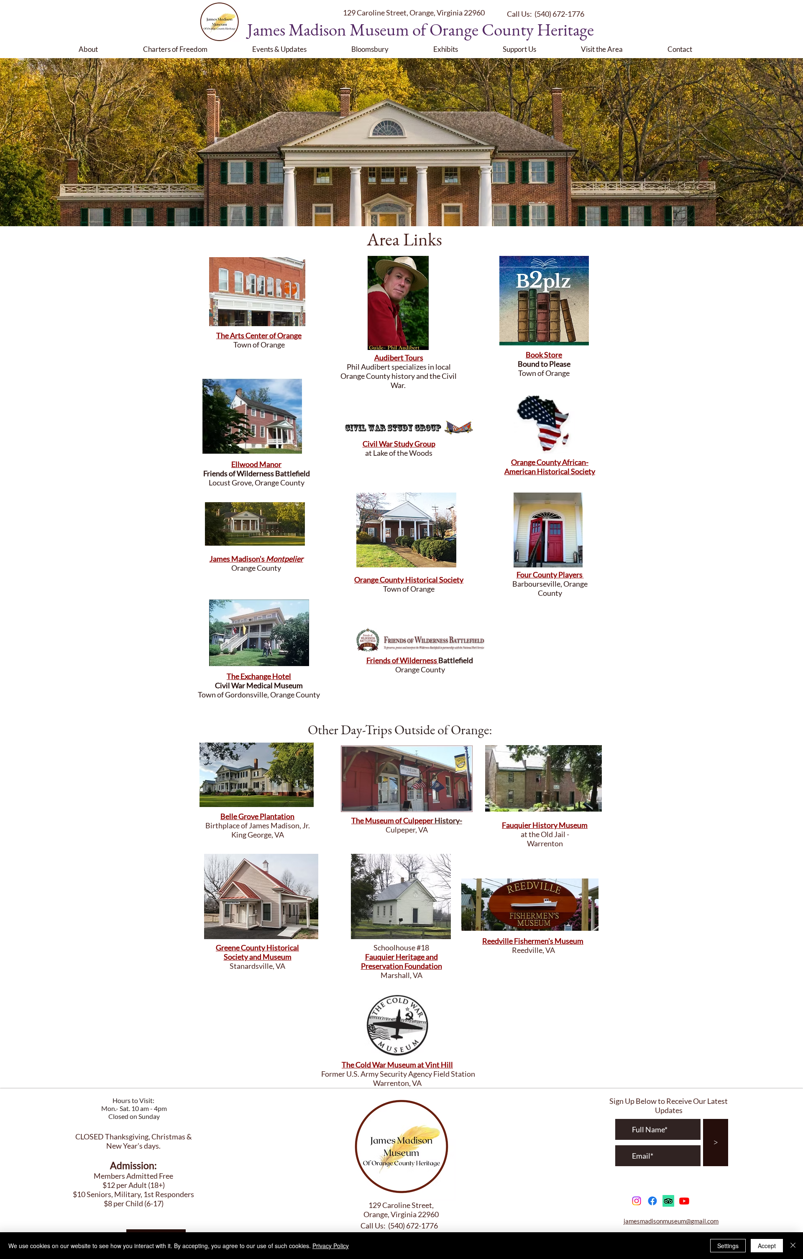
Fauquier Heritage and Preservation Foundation (401, 961)
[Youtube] (684, 1201)
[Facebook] (652, 1201)
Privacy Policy (330, 1245)
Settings (728, 1245)
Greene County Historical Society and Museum (257, 952)
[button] (104, 49)
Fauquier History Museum (545, 825)
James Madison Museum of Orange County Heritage (420, 29)
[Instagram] (636, 1201)
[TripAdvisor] (668, 1201)
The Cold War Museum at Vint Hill (397, 1064)
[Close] (793, 1245)
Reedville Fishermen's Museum (532, 940)
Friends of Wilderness (402, 660)
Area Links (404, 239)
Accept (767, 1245)
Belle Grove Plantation (257, 816)
